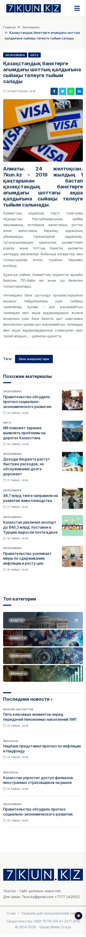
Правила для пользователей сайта (50, 913)
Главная (9, 27)
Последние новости (26, 699)
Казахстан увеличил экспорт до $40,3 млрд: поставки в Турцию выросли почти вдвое (30, 527)
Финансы (10, 741)
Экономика (30, 27)
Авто (34, 55)
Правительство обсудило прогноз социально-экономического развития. (27, 402)
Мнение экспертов (18, 709)
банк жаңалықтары (34, 359)
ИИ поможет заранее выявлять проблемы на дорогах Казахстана (24, 433)
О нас (11, 913)
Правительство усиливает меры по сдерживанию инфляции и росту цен (27, 559)
